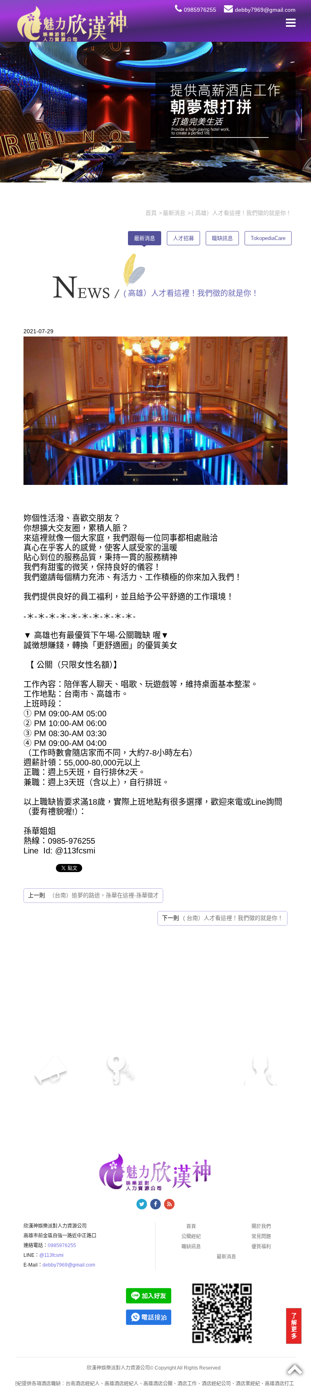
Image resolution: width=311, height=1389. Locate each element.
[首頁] (71, 23)
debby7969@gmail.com (265, 9)
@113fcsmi (51, 1255)
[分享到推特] (141, 1204)
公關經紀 (191, 1236)
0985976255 (200, 9)
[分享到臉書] (155, 1204)
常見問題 (261, 1236)
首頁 (191, 1226)
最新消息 (144, 238)
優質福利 (261, 1247)
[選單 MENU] (291, 22)
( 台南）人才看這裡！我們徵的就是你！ (233, 918)
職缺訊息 (222, 238)
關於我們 (261, 1226)
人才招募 (183, 238)
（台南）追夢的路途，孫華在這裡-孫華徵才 (104, 895)
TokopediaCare (268, 238)
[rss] (169, 1204)
